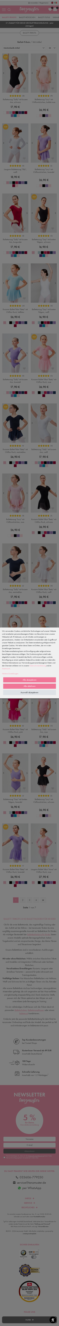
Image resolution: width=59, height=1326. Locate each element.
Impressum (6, 668)
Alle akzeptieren (29, 679)
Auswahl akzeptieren (29, 692)
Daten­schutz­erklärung (38, 665)
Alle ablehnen (30, 686)
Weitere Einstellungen (10, 673)
